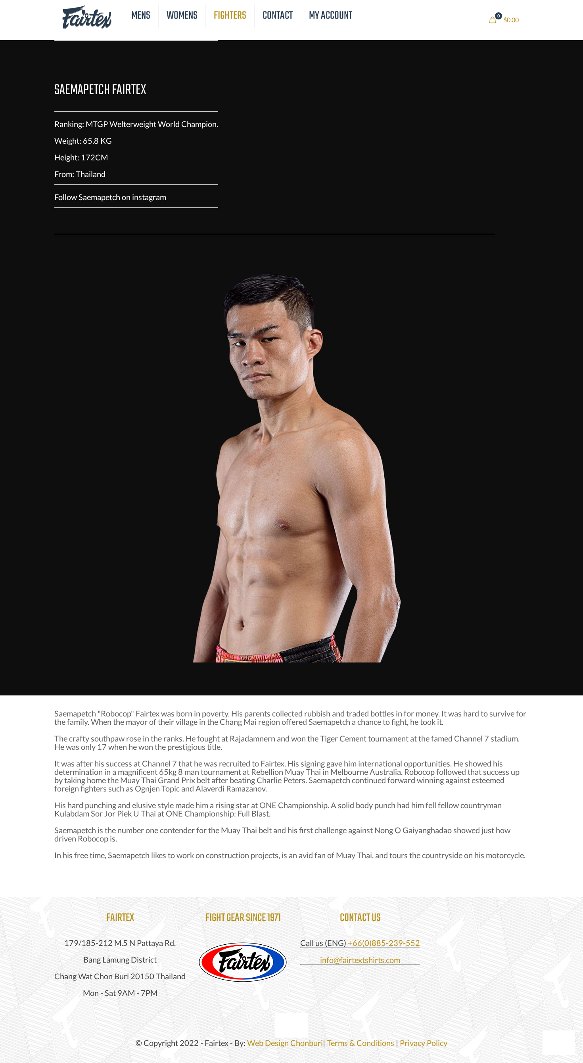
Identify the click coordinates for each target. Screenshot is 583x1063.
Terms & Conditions (360, 1043)
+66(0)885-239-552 (384, 942)
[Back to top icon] (291, 1025)
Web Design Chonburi (285, 1043)
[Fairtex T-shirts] (86, 16)
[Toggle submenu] (141, 36)
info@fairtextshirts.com (360, 960)
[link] (243, 963)
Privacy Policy (423, 1043)
